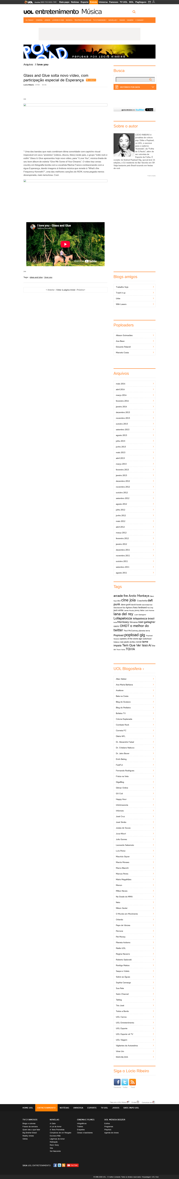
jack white (118, 610)
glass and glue (36, 277)
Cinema (39, 20)
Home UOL (28, 1107)
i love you (48, 277)
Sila (51, 1148)
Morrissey (123, 622)
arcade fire (121, 596)
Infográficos (82, 1123)
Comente (92, 80)
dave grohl (125, 604)
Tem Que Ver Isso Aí (136, 645)
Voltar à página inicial (65, 290)
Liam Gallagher (140, 615)
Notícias (75, 2)
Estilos (107, 1123)
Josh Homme (149, 610)
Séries (25, 1139)
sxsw (139, 641)
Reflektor (117, 642)
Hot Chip (150, 608)
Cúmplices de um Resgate (60, 1132)
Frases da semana (30, 1126)
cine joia (128, 600)
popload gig (134, 634)
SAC (55, 2)
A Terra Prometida (57, 1129)
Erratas (134, 1102)
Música (91, 11)
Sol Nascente (55, 1151)
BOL (131, 2)
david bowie (136, 604)
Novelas (112, 20)
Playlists (107, 1129)
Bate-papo (64, 2)
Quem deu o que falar (31, 1129)
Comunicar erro (147, 1102)
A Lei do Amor (55, 1126)
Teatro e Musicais (82, 20)
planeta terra (144, 630)
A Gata (53, 1123)
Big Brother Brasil (30, 1132)
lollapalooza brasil (143, 618)
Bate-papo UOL (131, 1107)
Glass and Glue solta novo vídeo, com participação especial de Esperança (55, 77)
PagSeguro (140, 2)
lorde (115, 622)
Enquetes (81, 1129)
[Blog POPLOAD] (89, 52)
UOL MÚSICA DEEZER (114, 1119)
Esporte (84, 2)
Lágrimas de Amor (57, 1139)
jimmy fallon (139, 610)
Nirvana (134, 622)
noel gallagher (146, 622)
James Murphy (129, 610)
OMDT (124, 626)
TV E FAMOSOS (30, 1119)
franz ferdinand (140, 607)
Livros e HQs (58, 20)
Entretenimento (57, 11)
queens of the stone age (131, 638)
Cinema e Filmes (85, 1119)
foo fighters (128, 607)
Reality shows (28, 1136)
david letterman (147, 605)
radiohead (147, 638)
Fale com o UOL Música (118, 1102)
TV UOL (124, 2)
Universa (103, 2)
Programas (108, 1126)
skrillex (132, 642)
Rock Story (54, 1145)
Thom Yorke (120, 649)
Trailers (80, 1126)
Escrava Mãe (55, 1136)
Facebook (117, 1087)
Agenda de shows (111, 1132)
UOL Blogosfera (128, 668)
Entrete (93, 2)
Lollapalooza (123, 618)
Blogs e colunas (29, 1123)
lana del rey (123, 614)
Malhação (54, 1142)
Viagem (130, 20)
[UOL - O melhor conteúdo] (28, 3)
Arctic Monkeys (139, 596)
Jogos (47, 20)
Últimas (29, 20)
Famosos (113, 2)
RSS (64, 1165)
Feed (133, 1087)
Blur (119, 601)
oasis (116, 626)
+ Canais (139, 20)
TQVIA (130, 649)
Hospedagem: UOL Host (150, 1177)
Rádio (122, 20)
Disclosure (118, 607)
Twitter (125, 1087)
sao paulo (124, 641)
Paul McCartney (131, 630)
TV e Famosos (99, 20)
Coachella (142, 600)
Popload (119, 635)
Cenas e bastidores (85, 1132)
